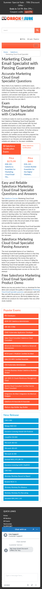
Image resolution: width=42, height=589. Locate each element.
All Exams (6, 521)
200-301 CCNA (10, 327)
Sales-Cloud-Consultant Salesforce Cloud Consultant (19, 339)
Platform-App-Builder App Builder (16, 407)
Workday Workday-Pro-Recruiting (16, 493)
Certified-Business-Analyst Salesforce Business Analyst (21, 372)
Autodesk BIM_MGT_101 (13, 498)
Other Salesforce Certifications (27, 147)
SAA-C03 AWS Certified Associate (16, 359)
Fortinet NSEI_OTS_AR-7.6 (14, 459)
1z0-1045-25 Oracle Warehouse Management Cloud (20, 379)
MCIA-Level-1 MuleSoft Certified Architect (19, 354)
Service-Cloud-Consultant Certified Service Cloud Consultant (19, 387)
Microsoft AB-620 (11, 448)
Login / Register (34, 39)
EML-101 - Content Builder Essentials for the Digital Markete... (30, 169)
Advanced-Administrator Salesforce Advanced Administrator (20, 347)
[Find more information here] (21, 557)
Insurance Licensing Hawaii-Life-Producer (19, 431)
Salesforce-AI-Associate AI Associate (17, 402)
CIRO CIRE (8, 420)
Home (5, 52)
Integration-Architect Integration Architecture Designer (20, 395)
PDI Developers (10, 316)
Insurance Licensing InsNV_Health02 (17, 465)
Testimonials (7, 524)
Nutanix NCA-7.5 (10, 482)
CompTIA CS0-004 (11, 437)
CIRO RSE (8, 471)
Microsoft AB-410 (11, 443)
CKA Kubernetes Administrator (15, 365)
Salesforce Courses (11, 198)
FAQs (23, 39)
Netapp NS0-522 (10, 426)
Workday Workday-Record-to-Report (17, 476)
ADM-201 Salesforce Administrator (17, 321)
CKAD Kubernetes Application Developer (19, 332)
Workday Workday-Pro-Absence (16, 487)
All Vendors (7, 518)
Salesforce (13, 52)
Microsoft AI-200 (10, 454)
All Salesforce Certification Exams (9, 149)
